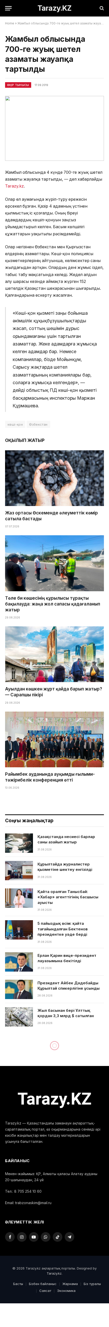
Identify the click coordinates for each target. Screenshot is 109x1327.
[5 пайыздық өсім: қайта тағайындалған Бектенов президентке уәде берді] (19, 930)
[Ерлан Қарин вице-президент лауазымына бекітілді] (19, 962)
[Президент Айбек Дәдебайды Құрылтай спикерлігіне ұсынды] (19, 989)
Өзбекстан (38, 424)
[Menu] (8, 8)
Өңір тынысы (18, 85)
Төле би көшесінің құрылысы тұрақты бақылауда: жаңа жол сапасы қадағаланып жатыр (52, 604)
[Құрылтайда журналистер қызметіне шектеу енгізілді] (19, 870)
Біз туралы (92, 1284)
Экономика (66, 1291)
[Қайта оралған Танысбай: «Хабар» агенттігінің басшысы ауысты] (19, 898)
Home (9, 23)
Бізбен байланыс (43, 1284)
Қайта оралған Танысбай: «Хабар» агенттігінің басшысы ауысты (68, 897)
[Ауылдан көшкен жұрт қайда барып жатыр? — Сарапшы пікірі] (54, 654)
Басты (18, 1284)
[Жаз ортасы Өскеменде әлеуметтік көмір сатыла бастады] (54, 478)
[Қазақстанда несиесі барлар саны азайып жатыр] (19, 843)
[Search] (101, 8)
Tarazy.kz (14, 186)
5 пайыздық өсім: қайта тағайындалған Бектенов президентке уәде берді (63, 929)
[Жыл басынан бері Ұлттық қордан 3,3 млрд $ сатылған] (19, 1017)
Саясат (45, 1291)
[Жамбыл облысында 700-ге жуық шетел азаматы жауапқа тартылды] (54, 128)
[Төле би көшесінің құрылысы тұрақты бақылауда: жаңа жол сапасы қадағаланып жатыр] (54, 563)
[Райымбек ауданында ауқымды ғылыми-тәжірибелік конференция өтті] (54, 739)
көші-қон (15, 424)
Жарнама (70, 1284)
